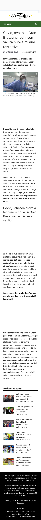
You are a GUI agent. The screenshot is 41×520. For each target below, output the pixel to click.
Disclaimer (22, 517)
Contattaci (20, 503)
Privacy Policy (11, 517)
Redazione (31, 517)
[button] (36, 24)
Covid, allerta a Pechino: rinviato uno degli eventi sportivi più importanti (20, 296)
